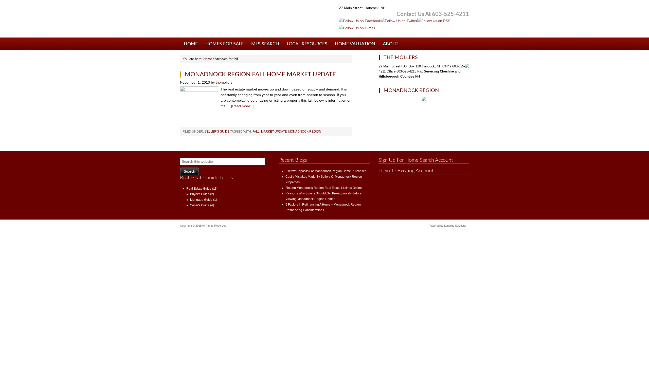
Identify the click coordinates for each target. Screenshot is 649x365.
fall (256, 131)
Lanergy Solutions (455, 225)
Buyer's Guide (199, 194)
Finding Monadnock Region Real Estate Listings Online (323, 188)
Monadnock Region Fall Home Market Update (260, 74)
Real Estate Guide (198, 188)
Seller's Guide (217, 131)
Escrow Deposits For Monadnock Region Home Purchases (325, 171)
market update (274, 131)
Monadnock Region (304, 131)
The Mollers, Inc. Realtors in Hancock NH (241, 20)
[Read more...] (242, 106)
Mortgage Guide (201, 200)
